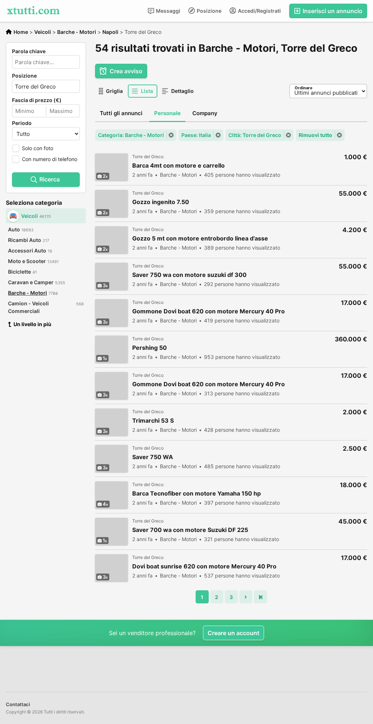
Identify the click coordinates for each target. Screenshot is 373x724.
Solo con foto (37, 148)
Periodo (22, 123)
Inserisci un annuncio (331, 11)
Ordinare (304, 87)
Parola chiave (29, 51)
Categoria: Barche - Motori (131, 135)
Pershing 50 (149, 347)
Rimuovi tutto (315, 135)
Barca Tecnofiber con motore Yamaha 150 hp (196, 493)
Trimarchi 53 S (153, 420)
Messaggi (167, 11)
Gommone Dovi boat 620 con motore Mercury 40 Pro (208, 311)
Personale (167, 113)
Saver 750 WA (152, 457)
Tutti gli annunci (121, 113)
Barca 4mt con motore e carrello (178, 165)
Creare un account (233, 633)
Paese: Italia (196, 135)
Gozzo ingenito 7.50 (160, 202)
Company (204, 113)
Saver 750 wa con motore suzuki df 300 (189, 274)
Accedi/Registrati (259, 11)
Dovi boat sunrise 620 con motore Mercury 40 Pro (204, 566)
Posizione (208, 11)
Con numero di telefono (49, 159)
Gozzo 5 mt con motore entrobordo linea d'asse (200, 238)
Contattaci (18, 704)
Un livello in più (32, 324)
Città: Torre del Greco (254, 135)
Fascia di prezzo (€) (37, 100)
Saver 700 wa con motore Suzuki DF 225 (190, 530)
